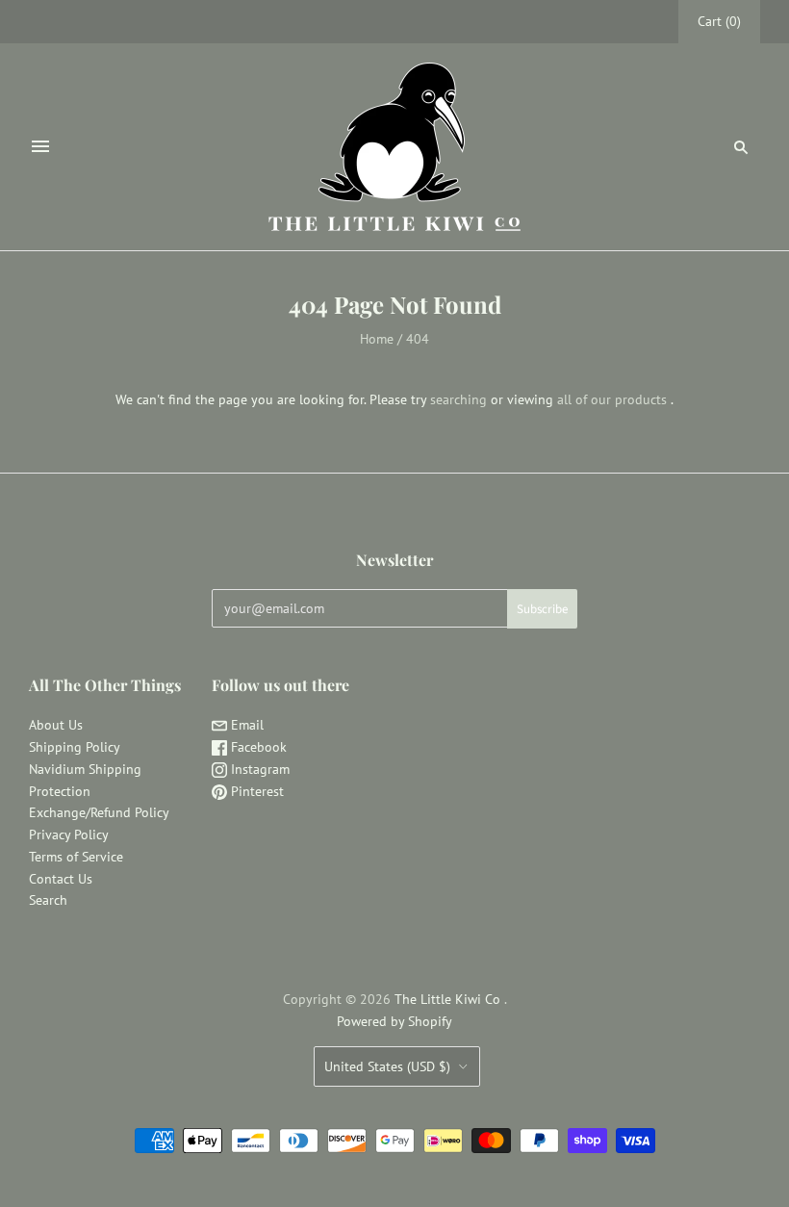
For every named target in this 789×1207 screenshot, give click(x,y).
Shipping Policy (74, 747)
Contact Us (60, 878)
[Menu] (40, 146)
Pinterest (255, 791)
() (719, 21)
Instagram (258, 769)
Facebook (257, 747)
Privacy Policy (69, 834)
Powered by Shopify (394, 1021)
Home (377, 338)
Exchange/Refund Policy (99, 812)
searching (458, 399)
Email (245, 724)
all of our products (612, 399)
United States (387, 1066)
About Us (56, 724)
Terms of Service (76, 856)
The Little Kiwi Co (449, 999)
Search (48, 900)
